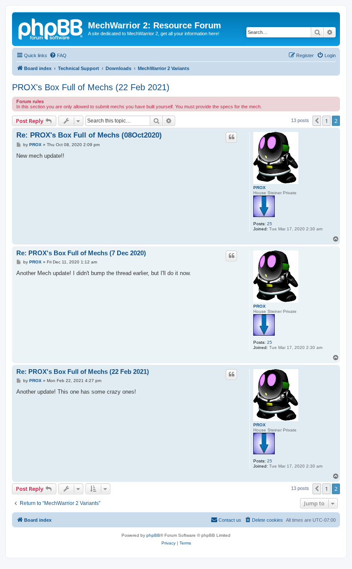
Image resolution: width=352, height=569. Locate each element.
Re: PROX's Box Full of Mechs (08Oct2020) (89, 135)
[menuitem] (58, 55)
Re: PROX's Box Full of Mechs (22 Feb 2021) (82, 371)
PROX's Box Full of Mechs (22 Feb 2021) (91, 87)
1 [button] (326, 121)
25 (269, 223)
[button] (317, 121)
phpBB (153, 535)
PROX (259, 187)
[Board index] (51, 28)
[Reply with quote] (231, 137)
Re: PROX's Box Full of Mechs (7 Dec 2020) (81, 253)
